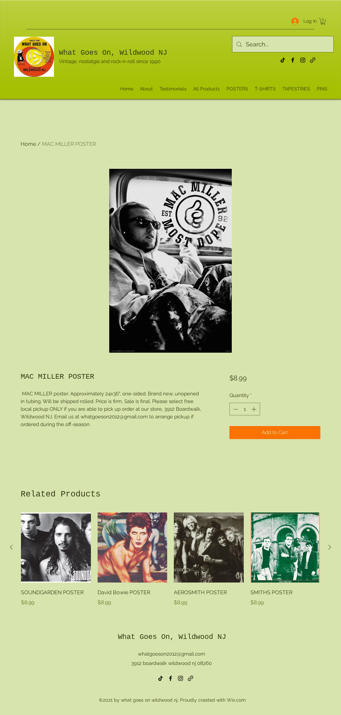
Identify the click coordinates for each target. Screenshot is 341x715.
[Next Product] (330, 547)
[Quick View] (56, 547)
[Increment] (254, 409)
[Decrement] (234, 409)
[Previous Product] (11, 547)
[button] (323, 21)
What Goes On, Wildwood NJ (113, 53)
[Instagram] (302, 60)
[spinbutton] (244, 409)
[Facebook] (292, 60)
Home (28, 144)
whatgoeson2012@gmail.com (171, 654)
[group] (170, 564)
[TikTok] (282, 60)
